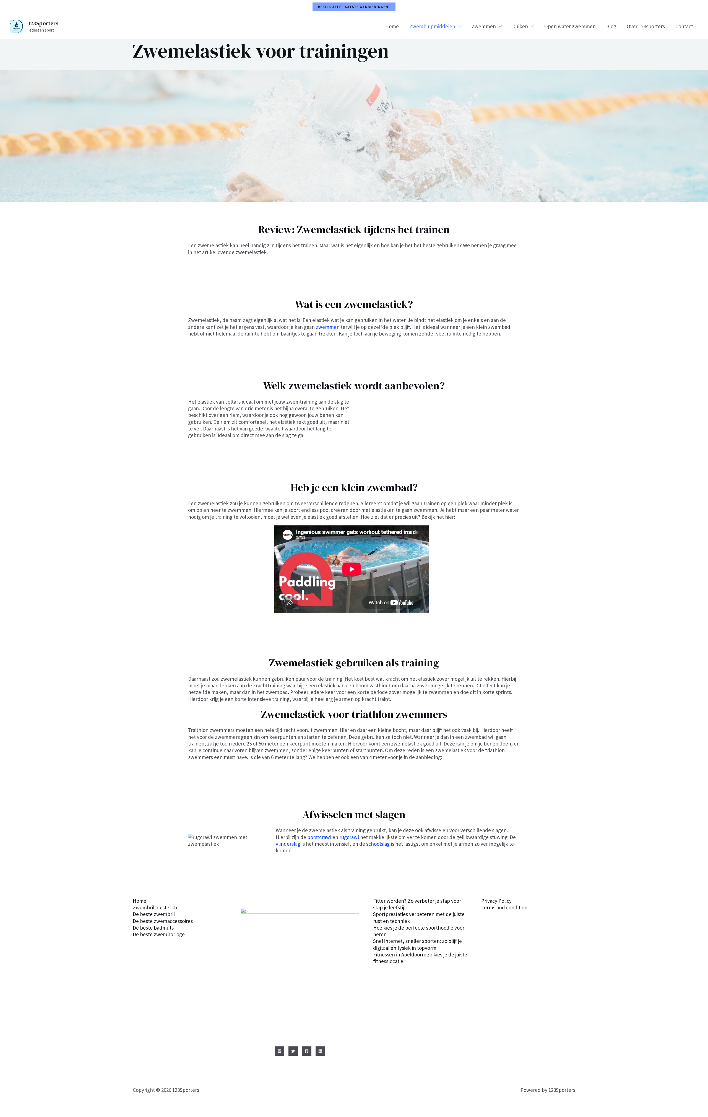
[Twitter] (293, 1051)
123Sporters (43, 23)
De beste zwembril (154, 914)
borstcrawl (319, 837)
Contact (684, 26)
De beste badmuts (153, 927)
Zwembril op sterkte (156, 907)
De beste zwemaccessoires (163, 921)
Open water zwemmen (570, 26)
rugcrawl (349, 837)
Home (392, 26)
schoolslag (378, 843)
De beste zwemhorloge (159, 934)
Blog (611, 26)
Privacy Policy (496, 900)
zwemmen (328, 327)
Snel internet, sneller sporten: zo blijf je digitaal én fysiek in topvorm (417, 944)
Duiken (520, 26)
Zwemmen (484, 26)
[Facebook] (306, 1051)
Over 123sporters (646, 26)
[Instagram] (279, 1051)
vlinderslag (288, 843)
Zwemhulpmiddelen (432, 26)
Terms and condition (504, 907)
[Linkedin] (320, 1051)
